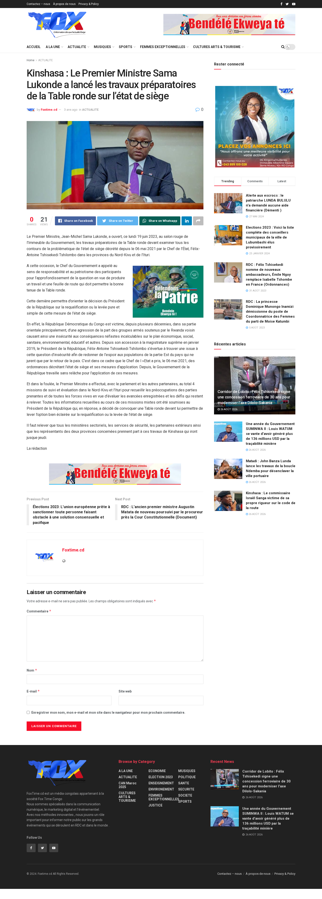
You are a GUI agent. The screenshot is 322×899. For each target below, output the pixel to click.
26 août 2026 (228, 409)
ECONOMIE (157, 771)
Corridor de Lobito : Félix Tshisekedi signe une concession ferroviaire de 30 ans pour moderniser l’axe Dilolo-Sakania (254, 397)
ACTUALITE (77, 47)
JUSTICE (155, 805)
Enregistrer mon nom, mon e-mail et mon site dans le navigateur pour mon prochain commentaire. (108, 712)
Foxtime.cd (49, 109)
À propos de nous (64, 4)
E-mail (33, 691)
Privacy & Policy (88, 4)
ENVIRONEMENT (161, 789)
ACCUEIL (34, 47)
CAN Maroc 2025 (127, 785)
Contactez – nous (38, 4)
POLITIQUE (187, 777)
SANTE (183, 783)
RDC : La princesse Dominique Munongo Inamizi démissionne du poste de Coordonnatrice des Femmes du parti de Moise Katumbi (270, 312)
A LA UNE (53, 47)
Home (30, 60)
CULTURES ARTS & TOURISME (216, 47)
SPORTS (125, 47)
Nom (32, 670)
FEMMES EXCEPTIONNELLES (162, 47)
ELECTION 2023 (161, 777)
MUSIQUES (102, 47)
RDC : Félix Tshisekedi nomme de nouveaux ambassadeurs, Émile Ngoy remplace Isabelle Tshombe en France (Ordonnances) (269, 275)
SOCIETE (185, 795)
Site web (125, 691)
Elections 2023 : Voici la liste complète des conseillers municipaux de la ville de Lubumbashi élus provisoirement (270, 237)
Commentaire (39, 611)
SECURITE (186, 789)
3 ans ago (71, 109)
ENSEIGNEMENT (161, 783)
